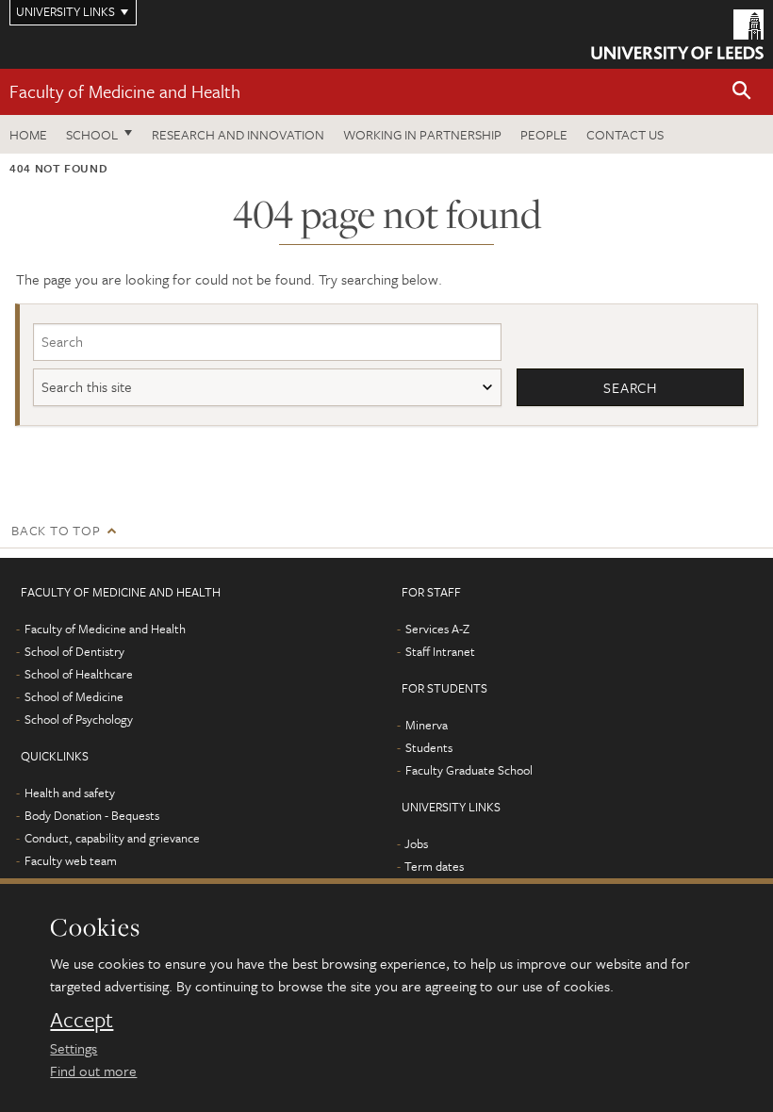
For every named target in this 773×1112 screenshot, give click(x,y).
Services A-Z (437, 628)
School (92, 134)
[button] (742, 92)
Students (428, 747)
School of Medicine (74, 696)
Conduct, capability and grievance (112, 837)
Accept (81, 1019)
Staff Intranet (440, 651)
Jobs (416, 843)
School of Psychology (79, 719)
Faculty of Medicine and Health (124, 91)
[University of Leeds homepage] (677, 34)
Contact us (625, 134)
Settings (73, 1048)
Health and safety (70, 792)
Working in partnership (422, 134)
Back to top (55, 530)
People (543, 134)
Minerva (426, 724)
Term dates (434, 866)
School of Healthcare (79, 673)
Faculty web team (71, 860)
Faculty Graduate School (469, 769)
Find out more (93, 1070)
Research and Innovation (238, 134)
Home (28, 134)
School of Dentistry (74, 651)
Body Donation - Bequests (92, 815)
